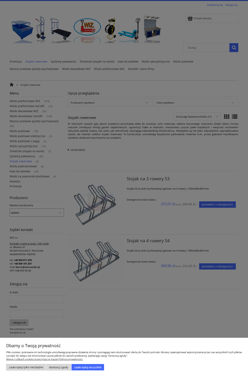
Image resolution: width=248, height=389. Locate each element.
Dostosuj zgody (58, 367)
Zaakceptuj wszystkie (88, 367)
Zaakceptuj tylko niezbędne (26, 367)
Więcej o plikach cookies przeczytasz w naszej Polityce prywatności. (44, 359)
